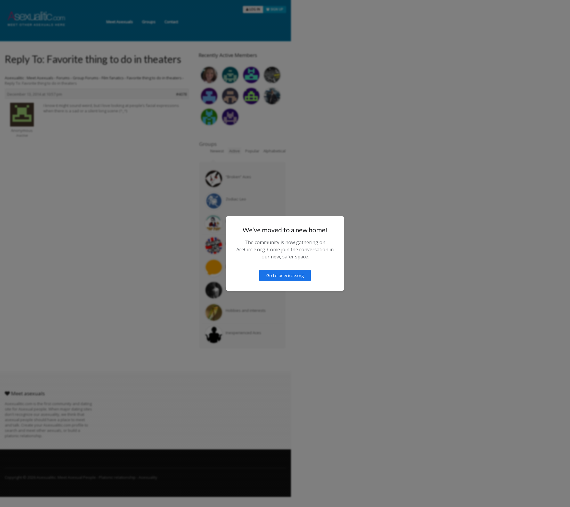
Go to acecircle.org (285, 275)
